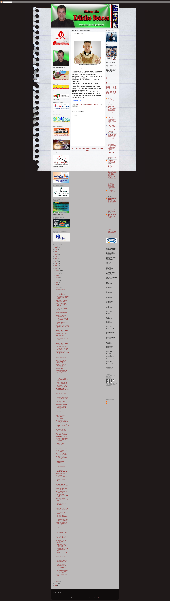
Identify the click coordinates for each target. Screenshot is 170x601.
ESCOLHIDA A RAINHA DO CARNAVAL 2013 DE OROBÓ (62, 482)
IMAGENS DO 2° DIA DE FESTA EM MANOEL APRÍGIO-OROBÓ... (61, 361)
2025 (56, 247)
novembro (58, 272)
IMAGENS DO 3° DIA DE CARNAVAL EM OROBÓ (61, 454)
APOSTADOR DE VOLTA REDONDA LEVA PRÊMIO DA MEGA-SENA (62, 430)
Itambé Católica (111, 190)
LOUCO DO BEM (59, 418)
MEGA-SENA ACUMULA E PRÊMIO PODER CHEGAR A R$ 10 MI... (62, 308)
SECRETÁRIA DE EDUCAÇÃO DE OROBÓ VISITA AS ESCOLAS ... (62, 503)
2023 (56, 251)
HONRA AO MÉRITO (60, 311)
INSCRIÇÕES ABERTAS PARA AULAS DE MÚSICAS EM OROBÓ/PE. (62, 398)
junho (57, 280)
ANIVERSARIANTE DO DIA (61, 436)
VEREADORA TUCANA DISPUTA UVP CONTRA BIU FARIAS (62, 499)
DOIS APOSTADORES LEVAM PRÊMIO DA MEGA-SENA (62, 383)
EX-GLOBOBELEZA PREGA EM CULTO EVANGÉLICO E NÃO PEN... (62, 541)
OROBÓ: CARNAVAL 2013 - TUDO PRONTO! (61, 489)
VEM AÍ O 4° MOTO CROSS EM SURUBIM (61, 323)
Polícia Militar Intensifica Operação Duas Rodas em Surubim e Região (112, 209)
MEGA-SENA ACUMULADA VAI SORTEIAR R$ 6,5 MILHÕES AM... (62, 326)
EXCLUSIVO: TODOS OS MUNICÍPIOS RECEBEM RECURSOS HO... (61, 365)
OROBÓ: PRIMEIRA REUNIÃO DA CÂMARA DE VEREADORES (62, 558)
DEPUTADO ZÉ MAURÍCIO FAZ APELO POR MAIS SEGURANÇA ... (61, 292)
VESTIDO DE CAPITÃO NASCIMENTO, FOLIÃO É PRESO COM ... (62, 457)
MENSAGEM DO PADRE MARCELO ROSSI (61, 316)
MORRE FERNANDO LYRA (61, 428)
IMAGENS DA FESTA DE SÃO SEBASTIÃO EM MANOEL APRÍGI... (62, 338)
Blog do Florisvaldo (110, 166)
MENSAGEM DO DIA (60, 335)
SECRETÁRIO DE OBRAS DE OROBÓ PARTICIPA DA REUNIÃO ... (62, 561)
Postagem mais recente (78, 148)
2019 (56, 258)
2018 (56, 260)
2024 (56, 249)
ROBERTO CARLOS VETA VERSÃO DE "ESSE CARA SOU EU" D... (62, 495)
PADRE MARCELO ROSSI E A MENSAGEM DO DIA (62, 301)
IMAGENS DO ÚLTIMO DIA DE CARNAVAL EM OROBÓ (62, 434)
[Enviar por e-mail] (72, 106)
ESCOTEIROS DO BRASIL (61, 333)
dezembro (58, 270)
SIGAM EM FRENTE (60, 368)
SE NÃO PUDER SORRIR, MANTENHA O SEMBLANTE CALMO (62, 425)
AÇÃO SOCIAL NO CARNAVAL (62, 448)
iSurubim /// (110, 183)
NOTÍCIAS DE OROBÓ (111, 153)
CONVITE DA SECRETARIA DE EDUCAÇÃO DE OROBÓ (62, 555)
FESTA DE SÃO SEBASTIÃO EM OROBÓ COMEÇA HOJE (62, 389)
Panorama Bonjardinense (111, 206)
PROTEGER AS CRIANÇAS (61, 374)
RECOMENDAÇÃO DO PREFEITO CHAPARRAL (61, 476)
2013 (56, 268)
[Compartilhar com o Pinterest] (77, 106)
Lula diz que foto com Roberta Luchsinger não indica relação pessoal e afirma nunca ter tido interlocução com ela (112, 111)
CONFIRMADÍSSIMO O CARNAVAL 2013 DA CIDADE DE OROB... (62, 516)
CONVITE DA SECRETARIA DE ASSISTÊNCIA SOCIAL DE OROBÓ (62, 297)
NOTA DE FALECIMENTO (61, 289)
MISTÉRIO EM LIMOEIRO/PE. (62, 404)
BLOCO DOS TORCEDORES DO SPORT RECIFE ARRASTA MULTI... (62, 443)
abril (57, 284)
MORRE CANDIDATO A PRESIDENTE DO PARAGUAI (60, 530)
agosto (57, 277)
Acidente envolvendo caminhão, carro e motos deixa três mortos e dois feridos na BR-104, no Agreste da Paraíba (112, 138)
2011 (56, 585)
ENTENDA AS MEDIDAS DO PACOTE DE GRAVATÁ (61, 356)
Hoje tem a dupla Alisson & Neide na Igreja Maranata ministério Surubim (111, 186)
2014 (56, 266)
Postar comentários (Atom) (81, 152)
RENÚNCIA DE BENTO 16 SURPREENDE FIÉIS (61, 451)
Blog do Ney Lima (112, 98)
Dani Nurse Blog (111, 144)
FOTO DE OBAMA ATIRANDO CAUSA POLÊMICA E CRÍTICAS (62, 537)
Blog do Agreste (111, 117)
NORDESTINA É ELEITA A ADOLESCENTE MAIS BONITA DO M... (61, 545)
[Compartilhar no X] (75, 106)
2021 (56, 254)
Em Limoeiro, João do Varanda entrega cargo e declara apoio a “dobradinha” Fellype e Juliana (112, 120)
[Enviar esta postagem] (101, 104)
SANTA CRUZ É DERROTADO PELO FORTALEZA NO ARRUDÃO (62, 407)
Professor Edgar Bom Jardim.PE (111, 126)
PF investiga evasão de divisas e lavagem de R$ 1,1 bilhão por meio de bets (112, 129)
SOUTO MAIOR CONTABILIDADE (60, 341)
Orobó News (110, 160)
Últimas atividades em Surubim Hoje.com (112, 228)
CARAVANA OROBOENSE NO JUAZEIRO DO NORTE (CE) (62, 392)
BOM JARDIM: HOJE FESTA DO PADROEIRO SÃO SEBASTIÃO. (62, 549)
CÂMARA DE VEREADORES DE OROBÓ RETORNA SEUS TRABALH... (62, 571)
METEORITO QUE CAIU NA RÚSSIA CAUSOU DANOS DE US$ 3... (62, 421)
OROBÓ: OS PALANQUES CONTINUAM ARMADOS (61, 523)
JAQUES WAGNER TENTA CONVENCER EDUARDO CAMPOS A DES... (61, 304)
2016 (56, 263)
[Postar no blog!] (74, 106)
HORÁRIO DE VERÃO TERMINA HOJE (60, 416)
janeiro (57, 581)
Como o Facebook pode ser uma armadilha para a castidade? (111, 193)
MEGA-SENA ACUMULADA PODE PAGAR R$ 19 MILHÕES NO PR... (61, 394)
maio (57, 282)
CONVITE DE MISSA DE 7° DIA (62, 346)
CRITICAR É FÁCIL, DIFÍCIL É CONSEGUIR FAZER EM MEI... (62, 479)
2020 (56, 256)
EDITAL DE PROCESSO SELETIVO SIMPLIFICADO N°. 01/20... (62, 379)
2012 (56, 583)
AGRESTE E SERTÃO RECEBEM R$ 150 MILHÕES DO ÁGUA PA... (62, 352)
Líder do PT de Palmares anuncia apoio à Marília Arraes (112, 156)
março (57, 285)
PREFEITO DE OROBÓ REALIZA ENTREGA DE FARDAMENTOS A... (61, 465)
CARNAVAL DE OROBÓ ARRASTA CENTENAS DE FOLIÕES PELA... (62, 485)
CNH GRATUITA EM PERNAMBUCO (60, 507)
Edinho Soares (111, 401)
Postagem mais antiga (97, 148)
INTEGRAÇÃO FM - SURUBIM (112, 199)
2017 (56, 261)
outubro (57, 273)
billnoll (90, 597)
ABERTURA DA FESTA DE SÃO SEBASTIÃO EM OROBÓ (62, 386)
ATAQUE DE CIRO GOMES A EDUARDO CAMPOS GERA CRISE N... (62, 319)
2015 (56, 265)
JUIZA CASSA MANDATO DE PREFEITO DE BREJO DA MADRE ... (62, 509)
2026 (56, 246)
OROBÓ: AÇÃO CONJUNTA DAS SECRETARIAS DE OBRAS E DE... (61, 371)
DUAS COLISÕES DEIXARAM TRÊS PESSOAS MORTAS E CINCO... (62, 526)
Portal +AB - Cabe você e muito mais (112, 232)
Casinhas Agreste (112, 134)
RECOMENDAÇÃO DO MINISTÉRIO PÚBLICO (61, 565)
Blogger (99, 597)
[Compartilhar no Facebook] (76, 106)
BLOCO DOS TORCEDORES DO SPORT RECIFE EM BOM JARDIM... (62, 439)
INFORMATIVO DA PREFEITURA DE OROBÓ (62, 471)
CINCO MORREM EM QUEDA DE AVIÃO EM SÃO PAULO (62, 520)
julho (57, 278)
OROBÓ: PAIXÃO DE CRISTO (62, 329)
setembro (58, 275)
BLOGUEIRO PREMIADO (61, 294)
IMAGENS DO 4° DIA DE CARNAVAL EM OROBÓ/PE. (62, 447)
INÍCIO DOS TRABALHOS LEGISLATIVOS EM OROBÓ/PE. (61, 533)
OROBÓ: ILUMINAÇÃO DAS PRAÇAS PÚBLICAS (61, 492)
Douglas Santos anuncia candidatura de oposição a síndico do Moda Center (112, 101)
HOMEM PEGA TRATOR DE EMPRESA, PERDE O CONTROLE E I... (61, 578)
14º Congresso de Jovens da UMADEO (112, 162)
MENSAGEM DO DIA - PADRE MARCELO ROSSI (62, 331)
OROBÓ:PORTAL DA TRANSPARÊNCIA (60, 376)
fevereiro (58, 287)
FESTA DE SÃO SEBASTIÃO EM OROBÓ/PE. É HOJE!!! (62, 349)
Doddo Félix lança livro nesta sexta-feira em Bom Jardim (112, 201)
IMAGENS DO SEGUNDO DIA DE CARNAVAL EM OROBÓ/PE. (62, 461)
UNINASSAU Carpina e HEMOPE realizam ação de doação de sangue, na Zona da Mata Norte (112, 147)
